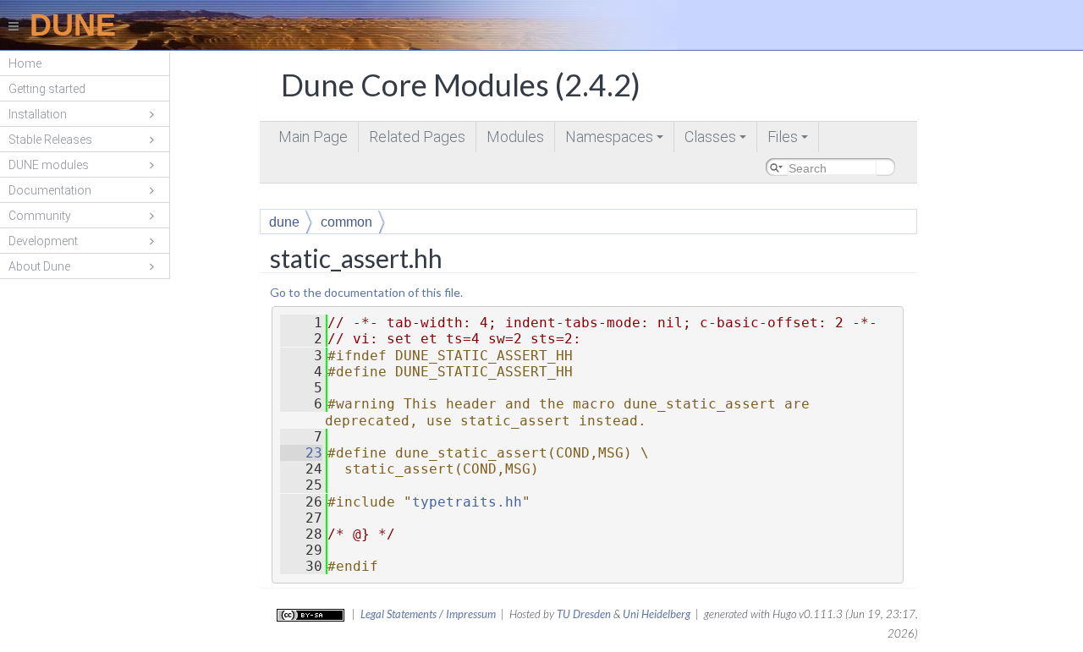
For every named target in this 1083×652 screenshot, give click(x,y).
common (346, 222)
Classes (716, 140)
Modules (515, 136)
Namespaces (615, 140)
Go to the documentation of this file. (366, 292)
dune (284, 222)
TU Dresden (584, 614)
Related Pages (417, 136)
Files (789, 140)
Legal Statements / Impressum (428, 614)
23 (301, 453)
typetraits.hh (467, 502)
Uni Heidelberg (656, 614)
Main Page (313, 136)
